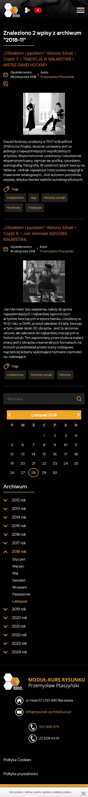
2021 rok (19, 626)
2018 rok (19, 551)
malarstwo (15, 197)
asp (34, 197)
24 (66, 463)
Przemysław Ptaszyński (57, 77)
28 (33, 472)
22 (44, 463)
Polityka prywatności (20, 773)
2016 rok (19, 534)
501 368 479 (49, 726)
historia (65, 375)
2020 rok (19, 617)
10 (65, 445)
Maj (15, 573)
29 (44, 472)
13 (22, 454)
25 (76, 463)
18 (76, 454)
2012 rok (19, 500)
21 (33, 463)
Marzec (18, 566)
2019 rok (19, 609)
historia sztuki (54, 197)
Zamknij (83, 793)
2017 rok (19, 542)
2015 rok (19, 525)
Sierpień (18, 580)
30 (55, 472)
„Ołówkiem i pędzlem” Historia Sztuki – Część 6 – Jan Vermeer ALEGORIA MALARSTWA (39, 233)
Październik (21, 594)
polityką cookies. (62, 792)
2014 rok (19, 517)
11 (76, 445)
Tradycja (35, 207)
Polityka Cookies (17, 759)
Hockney (14, 207)
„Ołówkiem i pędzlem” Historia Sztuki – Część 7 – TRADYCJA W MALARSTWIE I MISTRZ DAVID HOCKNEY (39, 59)
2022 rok (19, 634)
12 (12, 454)
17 (65, 454)
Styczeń (18, 559)
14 (33, 454)
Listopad (19, 601)
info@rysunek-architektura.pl (48, 711)
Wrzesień (19, 587)
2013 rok (19, 508)
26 (12, 472)
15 (44, 454)
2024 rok (19, 651)
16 (55, 454)
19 (12, 463)
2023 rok (19, 643)
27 (23, 472)
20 (23, 463)
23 (55, 463)
